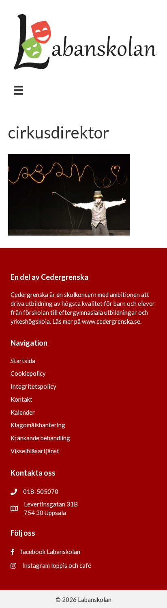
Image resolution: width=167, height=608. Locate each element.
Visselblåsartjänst (35, 450)
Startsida (23, 360)
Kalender (23, 412)
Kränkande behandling (40, 437)
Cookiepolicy (28, 373)
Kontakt (21, 399)
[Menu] (18, 90)
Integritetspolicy (33, 386)
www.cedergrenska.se (111, 321)
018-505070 (40, 491)
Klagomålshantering (38, 424)
